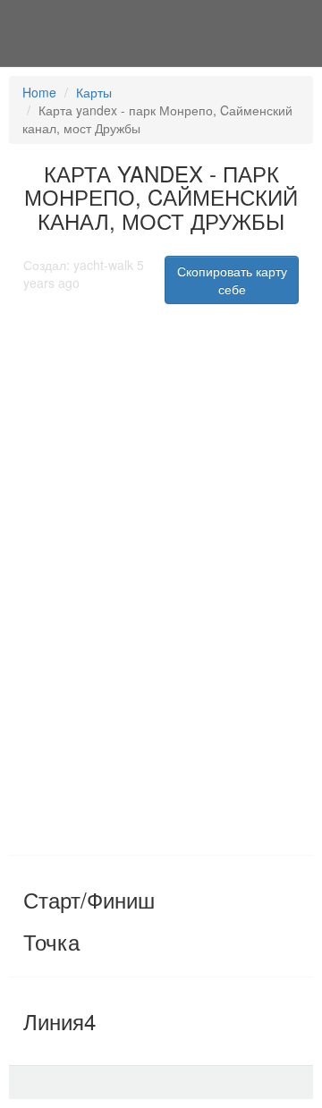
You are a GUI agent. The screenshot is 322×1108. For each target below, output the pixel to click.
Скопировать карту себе (232, 280)
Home (39, 92)
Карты (94, 92)
